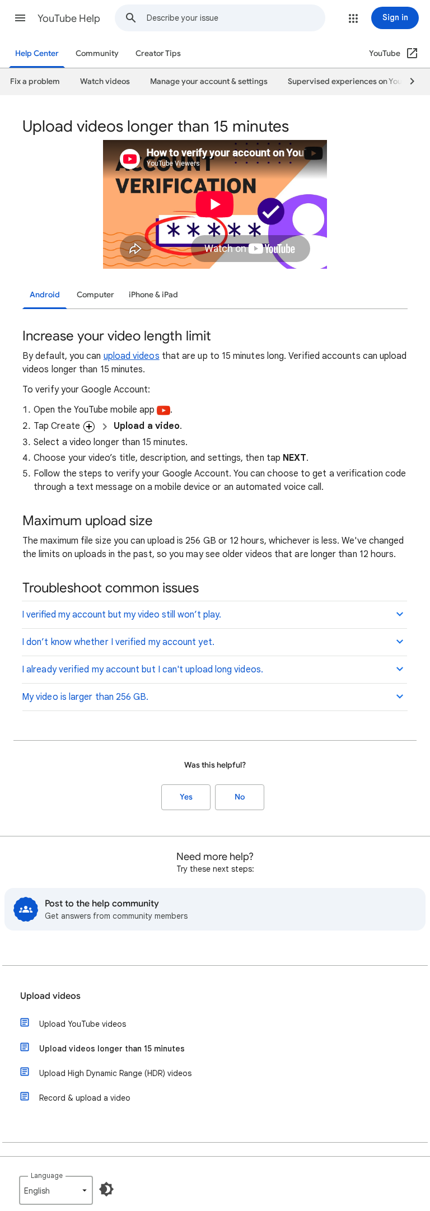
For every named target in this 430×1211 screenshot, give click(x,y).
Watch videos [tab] (105, 81)
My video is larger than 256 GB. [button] (85, 697)
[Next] (407, 81)
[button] (20, 17)
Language (47, 1175)
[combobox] (236, 18)
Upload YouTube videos (82, 1024)
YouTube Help (69, 18)
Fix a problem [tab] (35, 81)
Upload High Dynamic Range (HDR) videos (115, 1073)
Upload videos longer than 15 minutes (112, 1049)
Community (97, 53)
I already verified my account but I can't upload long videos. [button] (142, 669)
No (240, 797)
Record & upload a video (84, 1098)
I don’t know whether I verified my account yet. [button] (118, 642)
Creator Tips (158, 53)
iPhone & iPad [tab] (153, 295)
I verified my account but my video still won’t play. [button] (121, 614)
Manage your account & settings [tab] (209, 81)
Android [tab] (45, 295)
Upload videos (50, 996)
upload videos (132, 356)
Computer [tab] (95, 295)
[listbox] (56, 1190)
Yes (186, 797)
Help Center (37, 53)
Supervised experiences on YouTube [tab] (354, 81)
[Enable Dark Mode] (106, 1189)
